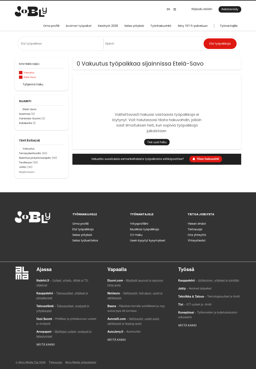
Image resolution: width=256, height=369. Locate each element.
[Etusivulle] (31, 11)
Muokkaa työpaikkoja (144, 229)
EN (168, 9)
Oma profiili (51, 26)
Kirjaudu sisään (202, 9)
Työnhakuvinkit (160, 26)
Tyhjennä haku (33, 84)
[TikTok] (37, 231)
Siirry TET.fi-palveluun (193, 26)
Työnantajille (229, 26)
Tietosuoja (195, 229)
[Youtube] (43, 231)
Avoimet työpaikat (79, 26)
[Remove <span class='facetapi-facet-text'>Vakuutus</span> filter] (21, 72)
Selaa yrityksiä (134, 26)
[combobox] (61, 43)
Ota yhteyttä (197, 235)
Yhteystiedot (197, 240)
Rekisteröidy (230, 9)
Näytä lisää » (27, 172)
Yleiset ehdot (197, 224)
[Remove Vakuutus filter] (21, 148)
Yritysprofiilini (139, 224)
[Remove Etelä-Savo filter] (21, 109)
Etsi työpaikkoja (83, 229)
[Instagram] (24, 231)
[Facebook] (18, 231)
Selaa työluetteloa (85, 240)
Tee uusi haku (157, 142)
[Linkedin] (31, 231)
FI (175, 9)
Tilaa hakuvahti (208, 159)
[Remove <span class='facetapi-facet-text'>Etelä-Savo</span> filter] (21, 77)
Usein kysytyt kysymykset (147, 240)
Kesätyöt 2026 (108, 26)
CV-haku (136, 235)
